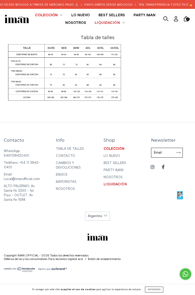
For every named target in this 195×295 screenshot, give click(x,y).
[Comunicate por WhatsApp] (185, 274)
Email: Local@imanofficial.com (22, 176)
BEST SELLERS (112, 15)
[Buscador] (165, 20)
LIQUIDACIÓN (108, 23)
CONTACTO (65, 156)
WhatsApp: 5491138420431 (16, 153)
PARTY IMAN (144, 15)
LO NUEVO (80, 15)
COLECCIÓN (47, 15)
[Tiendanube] (20, 271)
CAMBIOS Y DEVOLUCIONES (68, 165)
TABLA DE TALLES (70, 149)
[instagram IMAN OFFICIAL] (153, 167)
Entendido (154, 289)
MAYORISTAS (66, 182)
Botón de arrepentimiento (104, 259)
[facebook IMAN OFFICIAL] (163, 167)
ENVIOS (62, 175)
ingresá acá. (75, 259)
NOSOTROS (75, 23)
